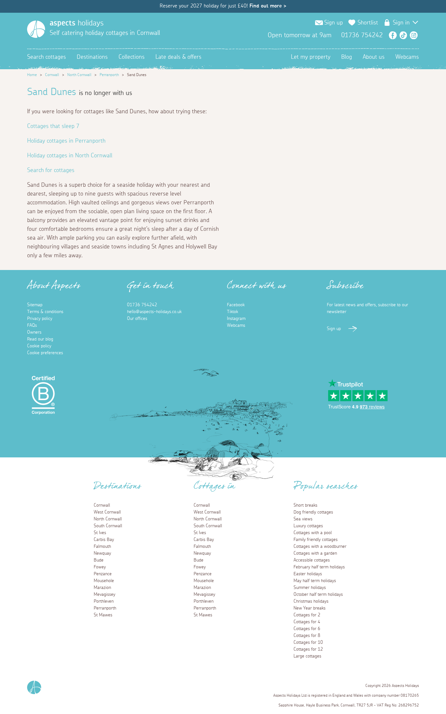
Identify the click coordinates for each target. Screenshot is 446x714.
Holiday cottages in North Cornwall (69, 156)
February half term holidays (319, 567)
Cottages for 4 (307, 622)
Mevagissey (104, 594)
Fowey (100, 567)
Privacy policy (39, 318)
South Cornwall (108, 526)
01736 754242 (142, 305)
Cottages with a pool (313, 533)
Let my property (310, 57)
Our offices (137, 318)
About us (374, 57)
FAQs (32, 325)
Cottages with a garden (315, 553)
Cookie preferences (45, 353)
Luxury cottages (308, 526)
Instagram (414, 35)
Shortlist (368, 23)
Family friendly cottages (316, 539)
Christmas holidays (311, 601)
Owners (34, 332)
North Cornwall (79, 75)
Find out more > (267, 5)
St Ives (100, 533)
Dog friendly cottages (313, 512)
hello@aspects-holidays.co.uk (154, 311)
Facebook (393, 35)
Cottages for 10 (308, 642)
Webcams (407, 57)
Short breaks (305, 505)
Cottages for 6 (307, 629)
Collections (132, 57)
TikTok (403, 35)
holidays (77, 23)
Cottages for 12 (308, 649)
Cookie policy (39, 346)
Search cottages (46, 57)
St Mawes (103, 615)
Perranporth (109, 75)
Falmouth (102, 546)
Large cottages (307, 656)
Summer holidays (310, 587)
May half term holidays (315, 581)
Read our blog (40, 339)
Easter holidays (308, 574)
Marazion (102, 587)
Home (32, 75)
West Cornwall (107, 512)
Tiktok (232, 311)
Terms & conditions (45, 311)
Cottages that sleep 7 (53, 126)
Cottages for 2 (307, 615)
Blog (346, 57)
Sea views (303, 519)
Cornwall (52, 75)
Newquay (102, 553)
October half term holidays (318, 594)
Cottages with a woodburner (320, 546)
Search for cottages (50, 170)
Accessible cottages (312, 560)
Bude (99, 560)
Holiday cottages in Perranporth (66, 141)
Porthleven (104, 601)
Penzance (103, 574)
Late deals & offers (178, 57)
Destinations (92, 57)
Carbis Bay (104, 539)
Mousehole (104, 581)
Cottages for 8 (307, 635)
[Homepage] (36, 29)
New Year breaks (310, 608)
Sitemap (34, 305)
